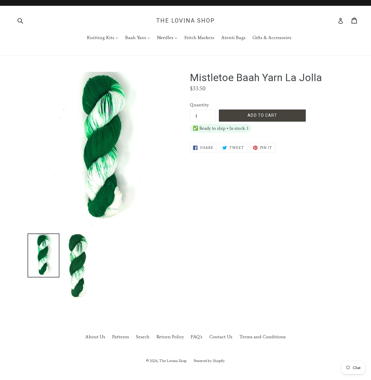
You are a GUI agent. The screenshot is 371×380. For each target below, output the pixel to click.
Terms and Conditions (262, 336)
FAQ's (196, 336)
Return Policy (170, 336)
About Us (95, 336)
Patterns (120, 336)
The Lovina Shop (185, 20)
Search (143, 336)
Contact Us (220, 336)
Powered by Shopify (209, 361)
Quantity (199, 104)
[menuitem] (99, 38)
